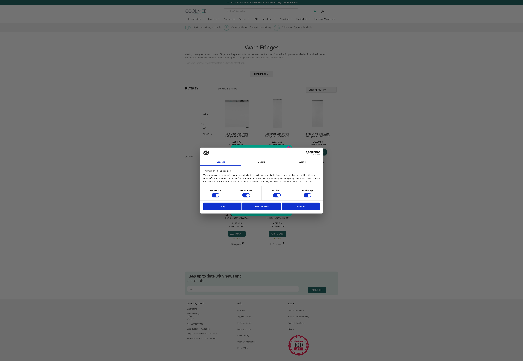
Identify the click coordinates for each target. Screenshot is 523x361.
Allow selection (261, 206)
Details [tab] (261, 162)
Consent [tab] (220, 162)
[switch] (246, 195)
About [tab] (302, 162)
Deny (222, 206)
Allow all (300, 206)
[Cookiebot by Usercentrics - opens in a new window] (308, 153)
